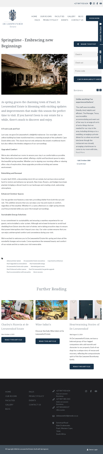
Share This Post (88, 44)
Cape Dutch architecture (55, 261)
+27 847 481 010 (63, 399)
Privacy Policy (50, 20)
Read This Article (13, 340)
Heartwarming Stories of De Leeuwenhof (84, 326)
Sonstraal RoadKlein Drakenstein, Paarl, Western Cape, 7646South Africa (64, 428)
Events (64, 20)
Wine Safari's (43, 324)
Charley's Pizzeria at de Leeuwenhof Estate (15, 326)
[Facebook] (97, 3)
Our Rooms (46, 16)
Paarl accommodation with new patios (19, 272)
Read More (80, 152)
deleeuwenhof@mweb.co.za (67, 416)
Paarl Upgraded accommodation (17, 263)
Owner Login (93, 449)
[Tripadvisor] (101, 3)
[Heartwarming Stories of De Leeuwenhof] (86, 310)
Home (34, 16)
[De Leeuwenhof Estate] (12, 18)
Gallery (71, 16)
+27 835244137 (62, 407)
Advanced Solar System (14, 261)
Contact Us (77, 20)
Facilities (60, 16)
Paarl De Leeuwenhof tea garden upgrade (41, 269)
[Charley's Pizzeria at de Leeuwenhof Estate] (17, 310)
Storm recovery (38, 272)
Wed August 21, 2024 (76, 334)
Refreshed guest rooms (38, 266)
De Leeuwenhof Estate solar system (17, 266)
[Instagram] (94, 3)
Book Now (94, 18)
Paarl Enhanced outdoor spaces (16, 269)
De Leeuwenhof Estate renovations (34, 261)
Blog (80, 16)
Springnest (44, 449)
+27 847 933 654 (81, 3)
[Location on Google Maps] (90, 3)
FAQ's (37, 20)
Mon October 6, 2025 (7, 334)
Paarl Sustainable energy (37, 263)
